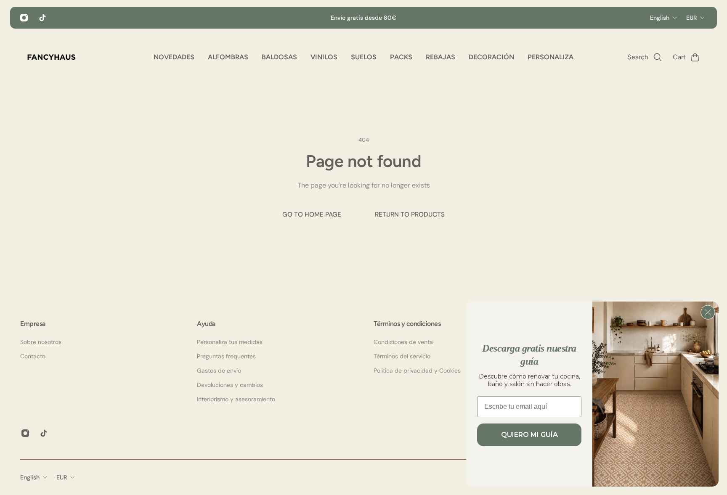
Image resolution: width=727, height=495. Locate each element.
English (30, 477)
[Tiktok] (42, 17)
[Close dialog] (707, 312)
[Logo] (51, 57)
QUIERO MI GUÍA (529, 435)
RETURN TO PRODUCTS (410, 214)
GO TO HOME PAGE (311, 214)
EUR (61, 477)
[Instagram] (24, 17)
